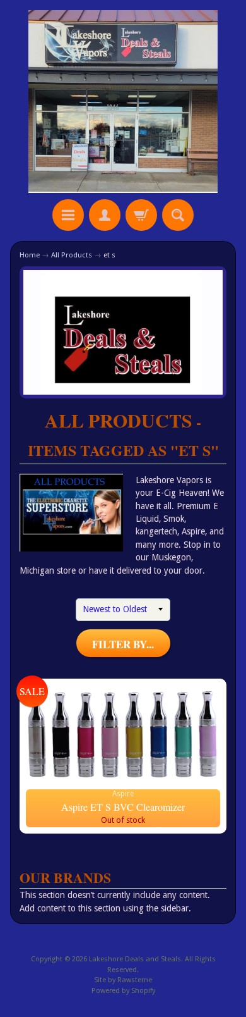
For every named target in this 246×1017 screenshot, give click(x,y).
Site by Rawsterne (123, 980)
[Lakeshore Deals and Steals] (123, 101)
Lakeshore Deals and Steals (135, 959)
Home (30, 254)
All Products (71, 254)
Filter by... (123, 644)
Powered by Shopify (123, 991)
